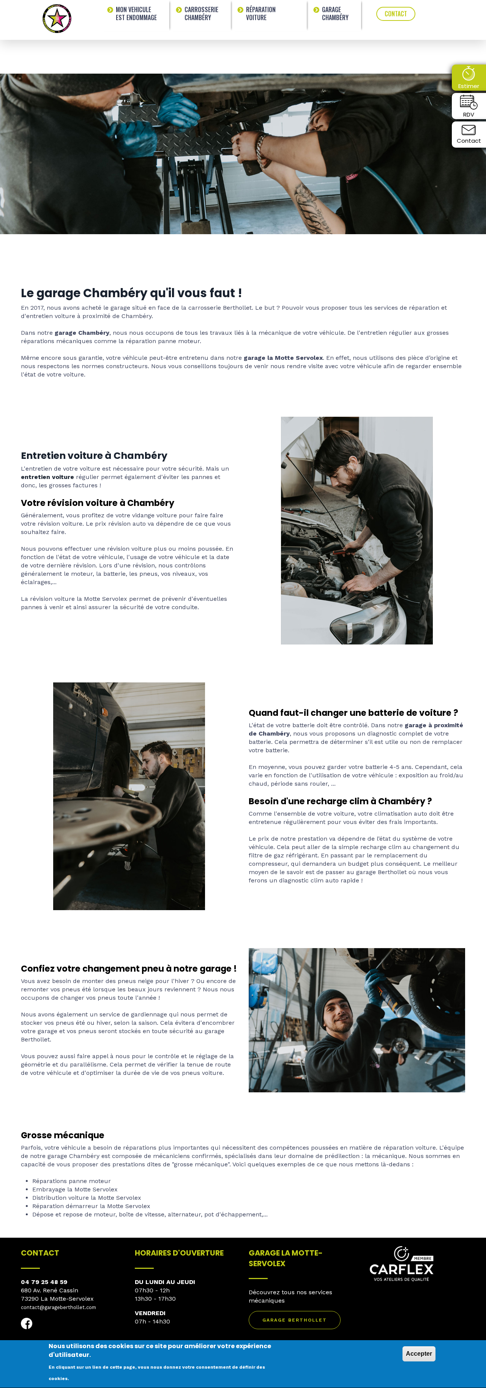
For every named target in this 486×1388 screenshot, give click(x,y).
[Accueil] (57, 18)
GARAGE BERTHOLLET (294, 1320)
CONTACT (396, 13)
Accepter (419, 1353)
